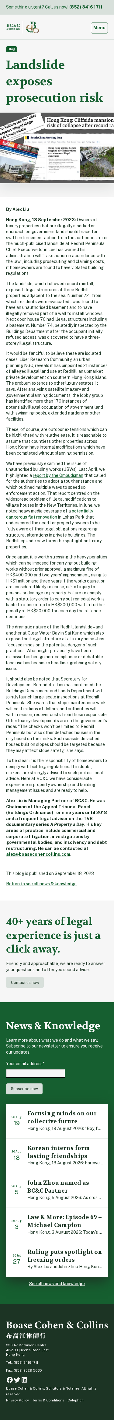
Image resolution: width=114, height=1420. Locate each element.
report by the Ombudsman (58, 475)
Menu (100, 27)
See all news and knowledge (57, 1283)
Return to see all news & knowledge (41, 883)
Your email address (25, 1063)
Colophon (75, 1400)
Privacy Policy (17, 1400)
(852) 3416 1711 (85, 7)
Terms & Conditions (48, 1400)
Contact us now (25, 982)
